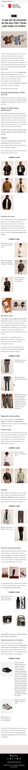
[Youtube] (17, 758)
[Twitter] (20, 758)
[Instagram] (7, 758)
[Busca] (25, 6)
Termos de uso (7, 765)
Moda (14, 16)
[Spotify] (10, 758)
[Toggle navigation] (2, 6)
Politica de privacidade (19, 765)
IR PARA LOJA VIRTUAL (7, 1)
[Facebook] (12, 758)
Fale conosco (14, 767)
